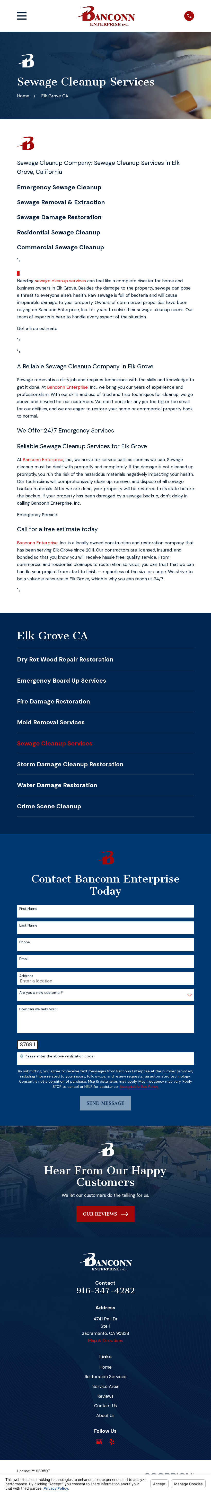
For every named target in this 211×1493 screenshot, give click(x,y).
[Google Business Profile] (99, 1442)
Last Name (28, 925)
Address (26, 976)
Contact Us (105, 1406)
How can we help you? (38, 1009)
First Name (28, 908)
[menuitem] (105, 659)
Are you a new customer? (41, 992)
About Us (105, 1415)
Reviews (105, 1396)
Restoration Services (105, 1376)
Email (23, 959)
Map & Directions (105, 1340)
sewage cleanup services (60, 281)
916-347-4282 (105, 1290)
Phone (24, 942)
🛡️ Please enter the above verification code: (56, 1056)
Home (105, 1367)
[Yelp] (112, 1442)
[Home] (105, 16)
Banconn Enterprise (67, 387)
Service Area (105, 1386)
